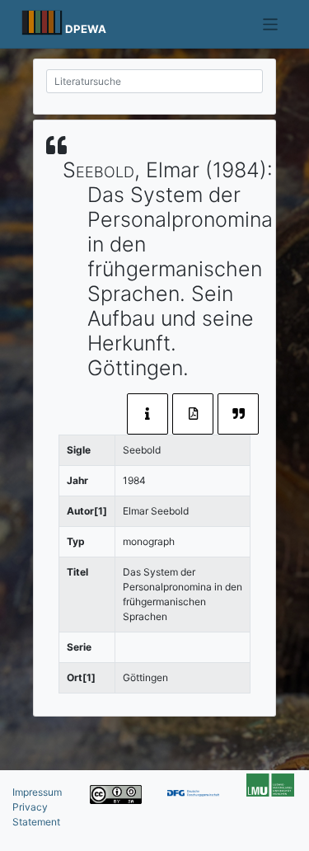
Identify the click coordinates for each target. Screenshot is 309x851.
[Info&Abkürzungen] (147, 414)
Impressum (37, 792)
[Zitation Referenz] (238, 414)
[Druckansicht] (192, 414)
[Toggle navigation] (271, 24)
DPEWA (85, 28)
